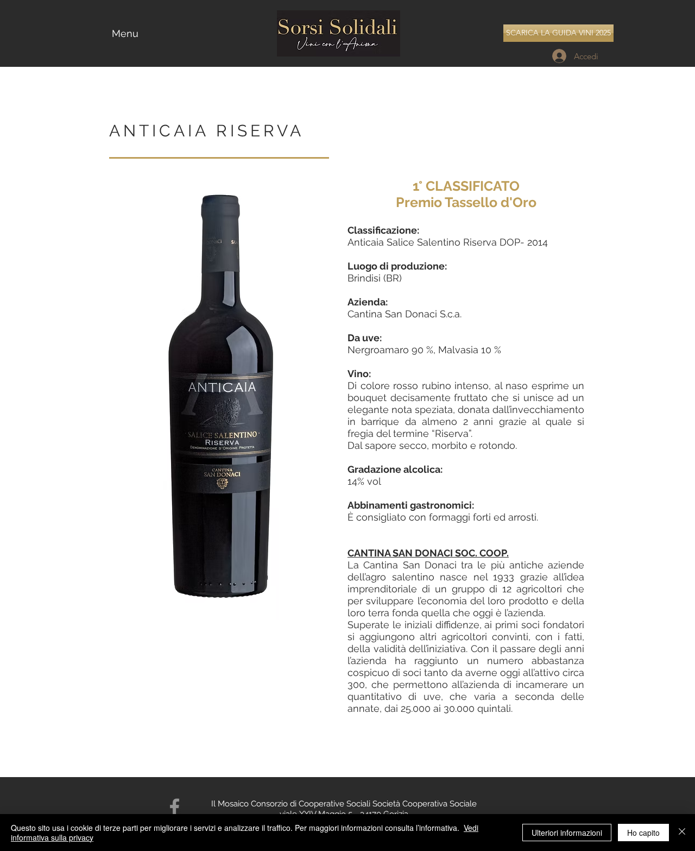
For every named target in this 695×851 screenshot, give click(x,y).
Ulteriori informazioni (567, 832)
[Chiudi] (681, 832)
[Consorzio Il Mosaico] (174, 807)
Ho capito (643, 832)
